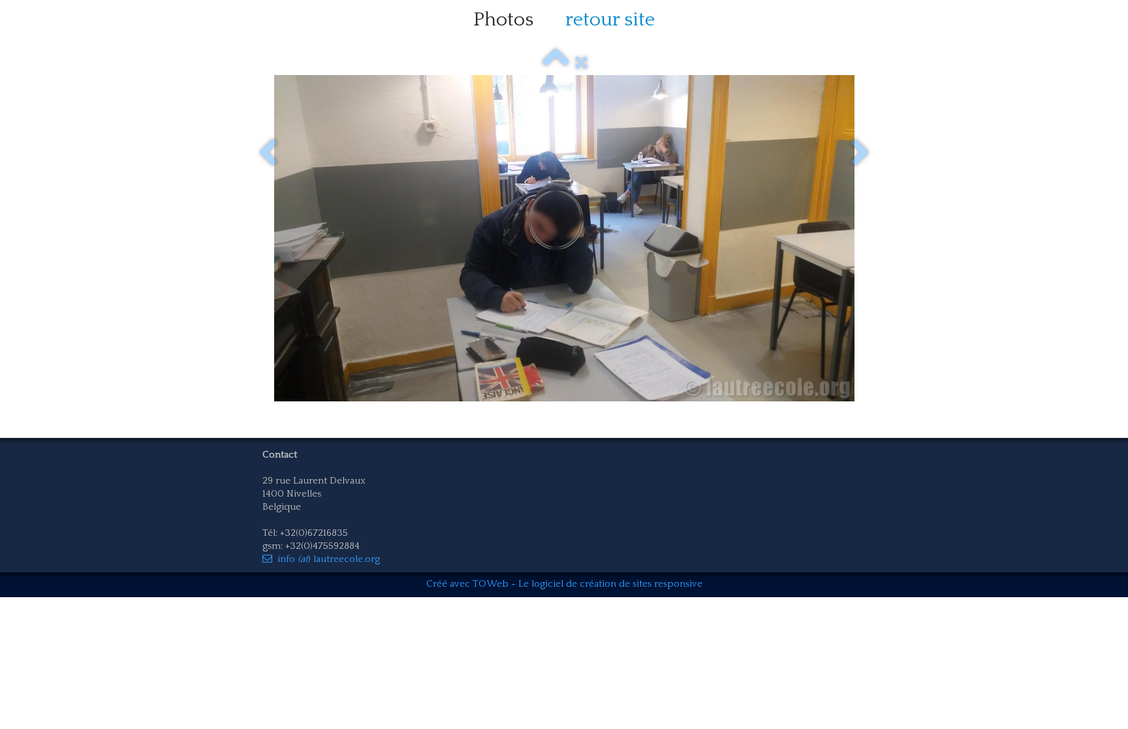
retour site (610, 20)
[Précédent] (267, 153)
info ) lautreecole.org (328, 559)
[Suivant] (860, 153)
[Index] (556, 63)
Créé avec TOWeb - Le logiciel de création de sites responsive (564, 583)
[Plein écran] (581, 63)
